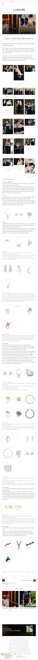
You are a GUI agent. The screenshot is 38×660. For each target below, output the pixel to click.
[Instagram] (18, 12)
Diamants (18, 571)
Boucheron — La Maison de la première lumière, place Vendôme (19, 640)
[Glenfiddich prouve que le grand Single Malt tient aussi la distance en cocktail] (10, 24)
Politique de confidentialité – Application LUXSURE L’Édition (13, 652)
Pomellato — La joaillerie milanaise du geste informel (19, 645)
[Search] (35, 4)
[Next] (16, 1)
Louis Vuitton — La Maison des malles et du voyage (19, 642)
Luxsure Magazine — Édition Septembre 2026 (24, 654)
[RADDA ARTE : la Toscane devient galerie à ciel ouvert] (27, 24)
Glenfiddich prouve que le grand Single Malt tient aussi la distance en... (10, 30)
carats (14, 571)
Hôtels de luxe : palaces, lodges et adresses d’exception (19, 651)
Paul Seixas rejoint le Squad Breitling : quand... (27, 608)
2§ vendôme (4, 571)
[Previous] (14, 1)
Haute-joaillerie (28, 571)
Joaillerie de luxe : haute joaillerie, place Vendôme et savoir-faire (19, 650)
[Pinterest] (19, 12)
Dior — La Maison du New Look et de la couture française (19, 641)
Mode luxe (26, 652)
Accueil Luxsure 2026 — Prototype (20, 653)
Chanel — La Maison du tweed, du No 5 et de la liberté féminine (19, 644)
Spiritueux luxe (31, 652)
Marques (28, 653)
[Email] (22, 12)
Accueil (3, 35)
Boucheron (9, 571)
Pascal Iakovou (23, 32)
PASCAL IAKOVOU (7, 32)
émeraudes (22, 571)
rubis (33, 571)
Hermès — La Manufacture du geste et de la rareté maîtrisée (19, 643)
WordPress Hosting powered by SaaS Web (19, 656)
